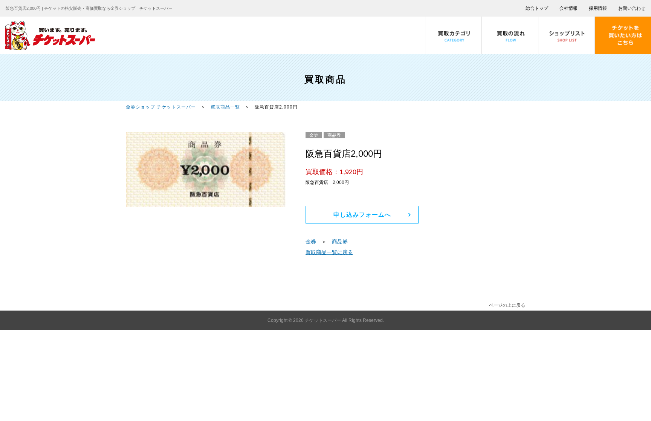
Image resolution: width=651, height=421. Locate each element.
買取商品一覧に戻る (329, 252)
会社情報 (568, 8)
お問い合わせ (631, 8)
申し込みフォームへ (362, 214)
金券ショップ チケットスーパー (161, 107)
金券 (311, 242)
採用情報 (598, 8)
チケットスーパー (323, 320)
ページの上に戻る (507, 305)
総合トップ (537, 8)
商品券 (340, 242)
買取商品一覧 (225, 107)
